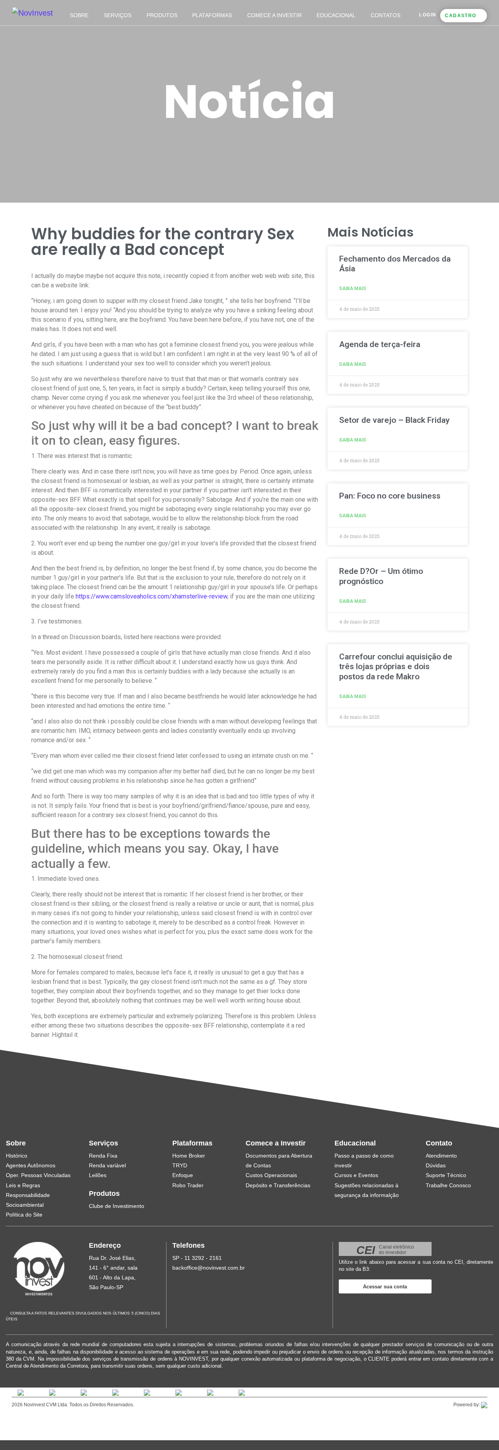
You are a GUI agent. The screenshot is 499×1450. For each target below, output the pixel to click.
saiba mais (352, 288)
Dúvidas (436, 1165)
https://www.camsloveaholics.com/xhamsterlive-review (151, 596)
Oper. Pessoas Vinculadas (38, 1175)
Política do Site (24, 1214)
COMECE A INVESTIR (274, 15)
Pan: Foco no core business (390, 496)
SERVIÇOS (117, 15)
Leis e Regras (23, 1185)
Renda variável (107, 1165)
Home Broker (188, 1156)
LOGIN (427, 15)
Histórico (16, 1156)
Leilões (97, 1175)
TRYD (179, 1165)
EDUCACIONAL (336, 15)
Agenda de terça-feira (379, 344)
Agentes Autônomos (30, 1165)
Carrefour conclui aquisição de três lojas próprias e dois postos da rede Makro (395, 666)
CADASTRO (460, 15)
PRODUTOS (162, 15)
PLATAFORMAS (212, 15)
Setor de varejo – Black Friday (394, 420)
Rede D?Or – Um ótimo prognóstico (381, 576)
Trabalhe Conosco (448, 1185)
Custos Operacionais (271, 1175)
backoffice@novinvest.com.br (208, 1268)
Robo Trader (187, 1185)
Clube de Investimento (116, 1206)
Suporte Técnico (446, 1175)
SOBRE (79, 15)
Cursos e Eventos (356, 1175)
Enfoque (182, 1175)
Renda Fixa (103, 1156)
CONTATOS (385, 15)
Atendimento (441, 1156)
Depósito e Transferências (278, 1185)
